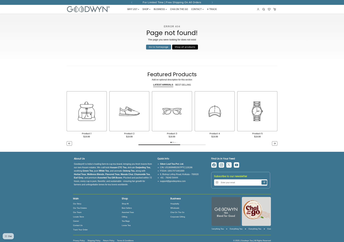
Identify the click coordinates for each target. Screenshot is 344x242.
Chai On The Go (177, 212)
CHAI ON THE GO (179, 9)
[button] (263, 9)
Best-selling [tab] (183, 85)
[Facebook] (214, 165)
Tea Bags (126, 221)
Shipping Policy (93, 240)
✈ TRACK (212, 9)
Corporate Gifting (177, 217)
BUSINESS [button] (159, 9)
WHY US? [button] (132, 9)
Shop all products (185, 47)
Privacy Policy (79, 240)
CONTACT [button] (196, 9)
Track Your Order (80, 230)
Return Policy (108, 240)
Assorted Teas (128, 212)
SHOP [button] (145, 9)
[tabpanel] (172, 119)
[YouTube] (236, 165)
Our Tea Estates (80, 208)
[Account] (258, 9)
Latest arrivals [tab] (163, 85)
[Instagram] (221, 165)
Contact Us (78, 225)
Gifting (124, 217)
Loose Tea (126, 225)
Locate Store (78, 217)
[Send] (264, 182)
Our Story (77, 204)
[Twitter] (229, 165)
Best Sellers (127, 208)
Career (76, 221)
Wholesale (174, 208)
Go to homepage (158, 47)
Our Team (77, 212)
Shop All (125, 204)
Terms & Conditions (125, 240)
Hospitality (174, 204)
